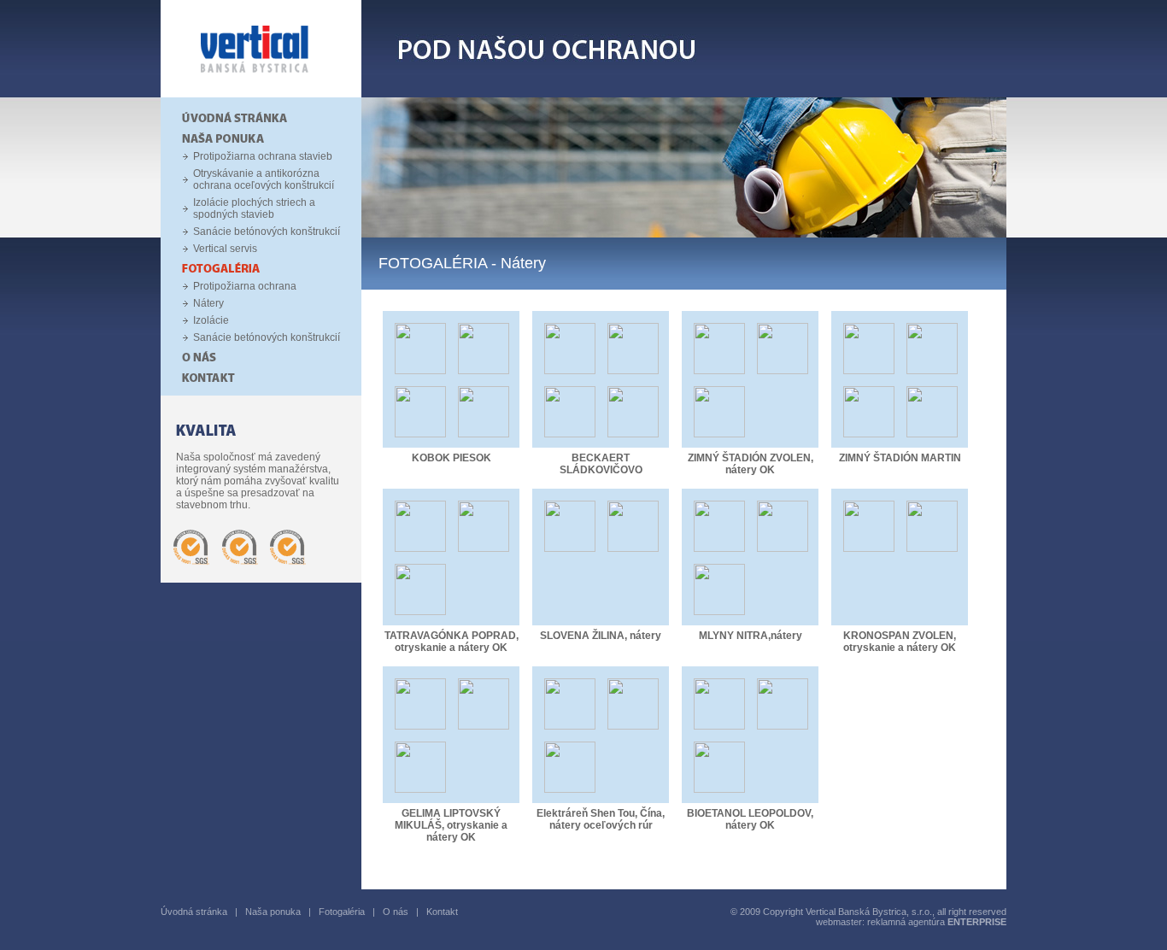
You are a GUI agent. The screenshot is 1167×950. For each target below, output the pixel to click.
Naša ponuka (273, 911)
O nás (395, 911)
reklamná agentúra (936, 922)
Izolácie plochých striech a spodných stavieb (254, 208)
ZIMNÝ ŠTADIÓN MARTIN (900, 458)
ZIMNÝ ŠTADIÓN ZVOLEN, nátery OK (750, 464)
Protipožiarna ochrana (244, 286)
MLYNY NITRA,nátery (750, 636)
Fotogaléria (342, 911)
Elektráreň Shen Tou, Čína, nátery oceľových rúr (601, 819)
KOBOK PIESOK (451, 458)
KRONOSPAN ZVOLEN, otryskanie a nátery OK (899, 642)
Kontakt (442, 911)
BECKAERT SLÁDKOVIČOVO (601, 464)
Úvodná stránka (194, 911)
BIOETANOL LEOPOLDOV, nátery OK (750, 819)
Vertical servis (225, 249)
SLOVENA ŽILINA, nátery (600, 636)
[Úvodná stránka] (261, 94)
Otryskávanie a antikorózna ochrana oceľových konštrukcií (263, 179)
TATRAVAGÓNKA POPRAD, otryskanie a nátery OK (451, 642)
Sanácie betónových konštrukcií (266, 232)
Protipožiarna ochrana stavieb (262, 156)
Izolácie (211, 320)
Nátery (208, 303)
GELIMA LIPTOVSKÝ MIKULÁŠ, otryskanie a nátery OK (451, 825)
